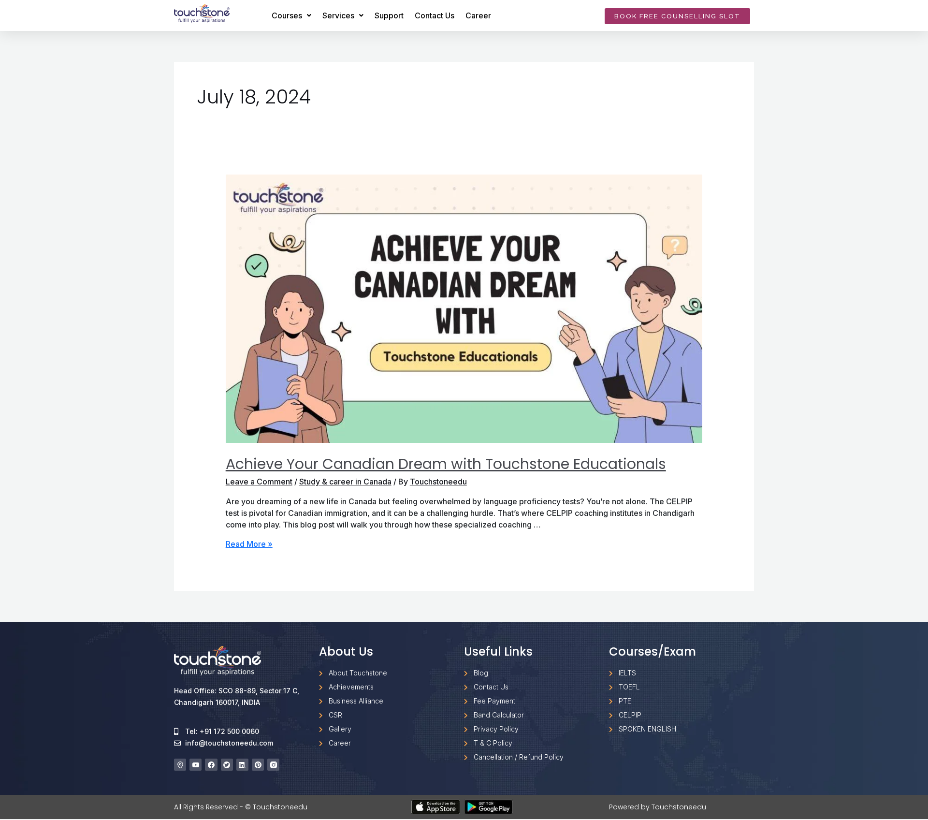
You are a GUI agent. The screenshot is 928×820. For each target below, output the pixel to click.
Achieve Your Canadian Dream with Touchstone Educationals (446, 464)
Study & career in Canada (345, 481)
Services (338, 15)
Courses (287, 15)
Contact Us (434, 15)
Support (389, 15)
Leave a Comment (259, 481)
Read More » (249, 544)
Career (478, 15)
